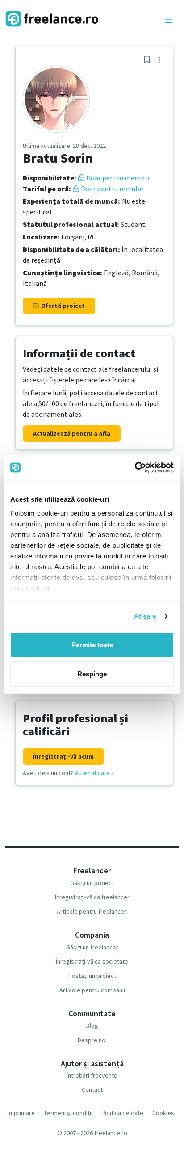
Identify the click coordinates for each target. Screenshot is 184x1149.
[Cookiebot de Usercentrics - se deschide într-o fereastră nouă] (135, 468)
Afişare (145, 616)
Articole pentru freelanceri (92, 911)
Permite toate (92, 644)
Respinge (92, 674)
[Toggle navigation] (169, 20)
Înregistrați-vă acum (63, 756)
